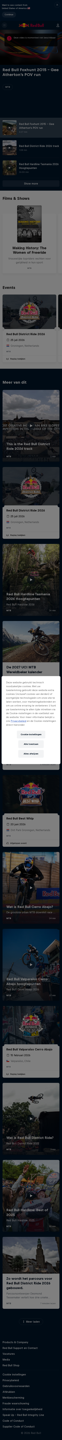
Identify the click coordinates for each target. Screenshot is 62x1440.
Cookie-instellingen (31, 734)
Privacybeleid (18, 721)
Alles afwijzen (31, 754)
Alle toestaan (31, 744)
